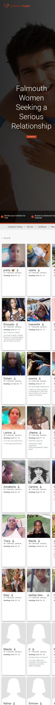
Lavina (7, 432)
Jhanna (33, 432)
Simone (33, 703)
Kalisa (7, 703)
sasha (32, 270)
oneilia (33, 378)
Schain (7, 378)
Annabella (9, 486)
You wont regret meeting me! (39, 387)
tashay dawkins (37, 595)
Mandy (7, 649)
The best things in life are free (39, 657)
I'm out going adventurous (12, 444)
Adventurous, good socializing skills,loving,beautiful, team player (38, 446)
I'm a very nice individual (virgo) (13, 441)
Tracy (6, 541)
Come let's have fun (36, 441)
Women (30, 227)
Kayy (6, 595)
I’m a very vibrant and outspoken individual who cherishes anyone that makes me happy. (38, 663)
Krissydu (8, 324)
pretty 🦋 (9, 270)
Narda (32, 541)
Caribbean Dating (15, 227)
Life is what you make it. (11, 332)
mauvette (34, 324)
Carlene (33, 486)
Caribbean (42, 227)
